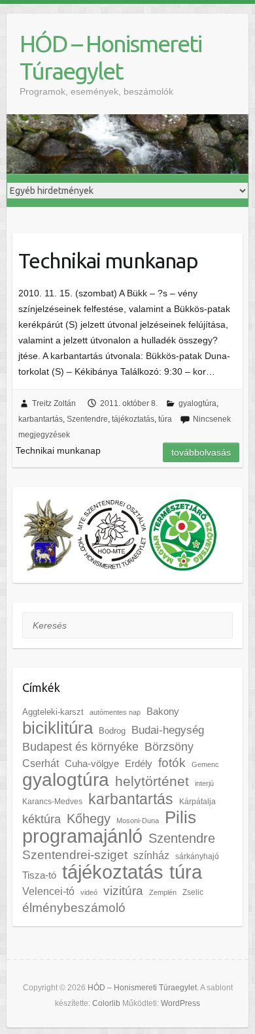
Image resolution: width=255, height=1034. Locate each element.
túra (165, 419)
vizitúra (123, 891)
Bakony (162, 711)
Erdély (138, 763)
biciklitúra (57, 728)
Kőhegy (88, 818)
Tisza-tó (39, 875)
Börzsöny (169, 746)
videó (88, 892)
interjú (204, 783)
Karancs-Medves (52, 801)
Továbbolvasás (201, 452)
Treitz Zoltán (54, 403)
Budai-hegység (167, 730)
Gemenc (205, 764)
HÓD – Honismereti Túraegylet (110, 57)
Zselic (192, 892)
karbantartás (40, 419)
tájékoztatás (133, 419)
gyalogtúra (197, 403)
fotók (172, 763)
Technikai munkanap (108, 260)
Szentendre (87, 419)
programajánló (82, 836)
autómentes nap (115, 712)
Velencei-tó (48, 891)
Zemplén (163, 892)
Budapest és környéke (80, 746)
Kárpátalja (197, 801)
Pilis (180, 817)
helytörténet (152, 781)
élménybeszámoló (74, 908)
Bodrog (112, 731)
